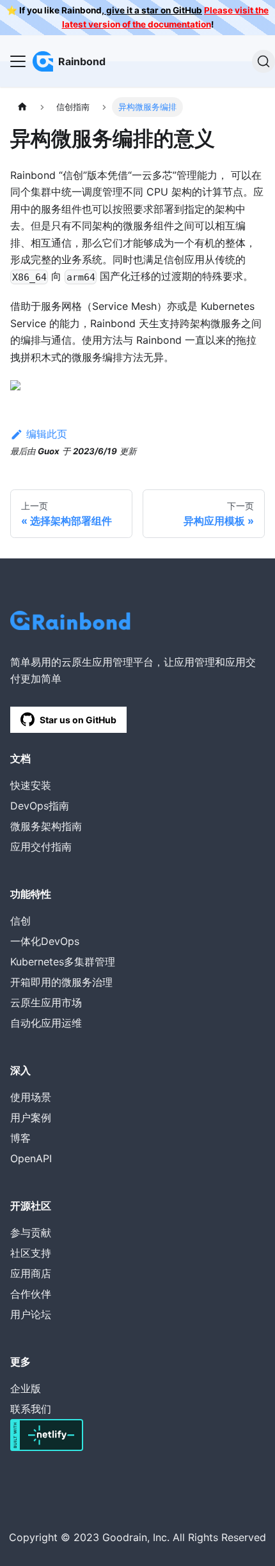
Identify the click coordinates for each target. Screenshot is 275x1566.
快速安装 (30, 785)
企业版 (25, 1388)
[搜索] (263, 61)
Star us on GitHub (78, 719)
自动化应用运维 (46, 1023)
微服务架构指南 (46, 826)
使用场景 (30, 1097)
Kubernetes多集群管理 (62, 961)
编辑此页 (46, 433)
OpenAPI (31, 1158)
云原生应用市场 (46, 1002)
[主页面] (22, 107)
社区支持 (30, 1253)
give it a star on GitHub (153, 10)
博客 (20, 1138)
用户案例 (30, 1117)
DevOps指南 (39, 805)
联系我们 (30, 1408)
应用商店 (30, 1273)
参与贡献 (30, 1232)
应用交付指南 (41, 846)
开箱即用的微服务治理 (61, 982)
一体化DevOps (44, 941)
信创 (20, 920)
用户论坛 (30, 1314)
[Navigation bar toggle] (18, 61)
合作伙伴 (30, 1293)
